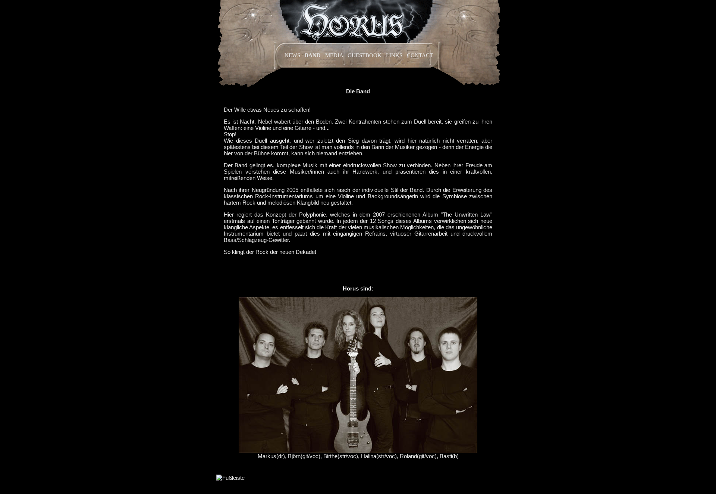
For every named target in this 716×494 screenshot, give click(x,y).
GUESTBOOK (364, 55)
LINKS (394, 55)
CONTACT (420, 55)
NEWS (292, 55)
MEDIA (334, 55)
